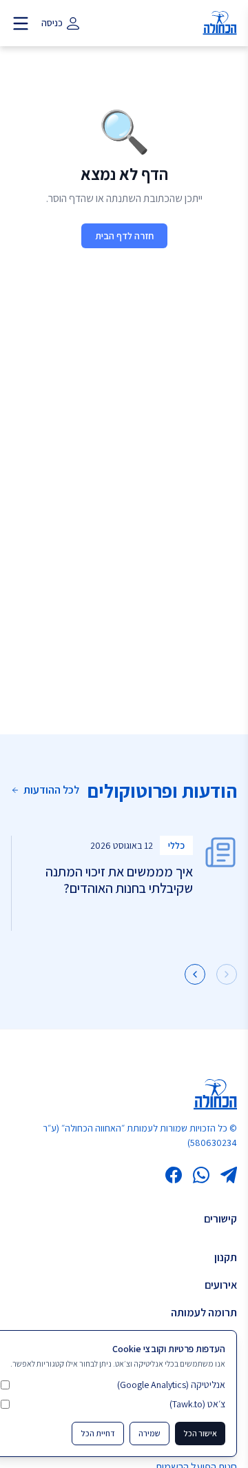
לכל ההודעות (51, 790)
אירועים (221, 1285)
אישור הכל (200, 1433)
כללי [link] (176, 845)
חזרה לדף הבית (124, 236)
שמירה (149, 1433)
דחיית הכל (98, 1433)
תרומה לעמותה (204, 1312)
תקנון (225, 1257)
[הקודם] (226, 974)
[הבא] (195, 974)
